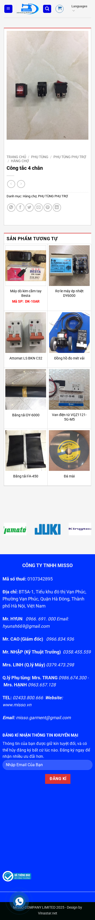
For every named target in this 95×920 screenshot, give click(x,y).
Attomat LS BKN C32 (25, 358)
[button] (8, 9)
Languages (79, 6)
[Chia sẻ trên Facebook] (20, 207)
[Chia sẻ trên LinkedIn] (57, 207)
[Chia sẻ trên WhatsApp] (11, 207)
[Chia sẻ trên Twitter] (29, 207)
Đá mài (69, 476)
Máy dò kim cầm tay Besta (26, 293)
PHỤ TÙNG (39, 157)
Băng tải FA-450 (25, 476)
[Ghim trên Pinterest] (48, 207)
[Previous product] (21, 184)
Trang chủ (16, 157)
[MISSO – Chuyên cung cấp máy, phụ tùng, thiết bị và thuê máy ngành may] (27, 8)
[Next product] (11, 184)
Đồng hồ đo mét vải (69, 358)
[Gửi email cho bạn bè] (38, 207)
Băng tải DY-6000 (26, 415)
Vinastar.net (47, 913)
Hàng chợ (20, 161)
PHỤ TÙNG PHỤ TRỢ (69, 157)
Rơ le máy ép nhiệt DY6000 (69, 293)
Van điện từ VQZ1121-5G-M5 (69, 417)
